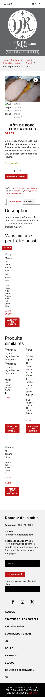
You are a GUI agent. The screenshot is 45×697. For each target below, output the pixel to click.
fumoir (26, 191)
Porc (27, 188)
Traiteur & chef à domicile (21, 619)
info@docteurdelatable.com (19, 534)
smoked (15, 193)
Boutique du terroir (18, 633)
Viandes (33, 188)
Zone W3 (33, 693)
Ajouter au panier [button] (12, 322)
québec (8, 193)
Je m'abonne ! (15, 574)
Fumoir (21, 188)
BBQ (16, 188)
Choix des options (12, 491)
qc (36, 191)
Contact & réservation (19, 670)
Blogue (9, 662)
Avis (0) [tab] (28, 201)
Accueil (10, 612)
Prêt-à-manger (14, 626)
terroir (21, 193)
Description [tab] (15, 201)
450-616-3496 (25, 525)
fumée (20, 191)
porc (32, 191)
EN (6, 641)
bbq (15, 191)
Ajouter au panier (16, 176)
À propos (11, 655)
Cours (9, 648)
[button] (40, 4)
